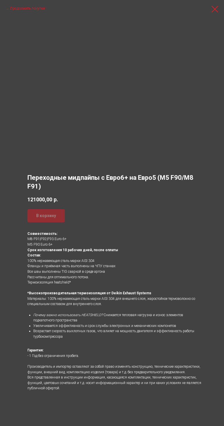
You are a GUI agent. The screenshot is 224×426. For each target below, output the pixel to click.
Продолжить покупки (27, 8)
